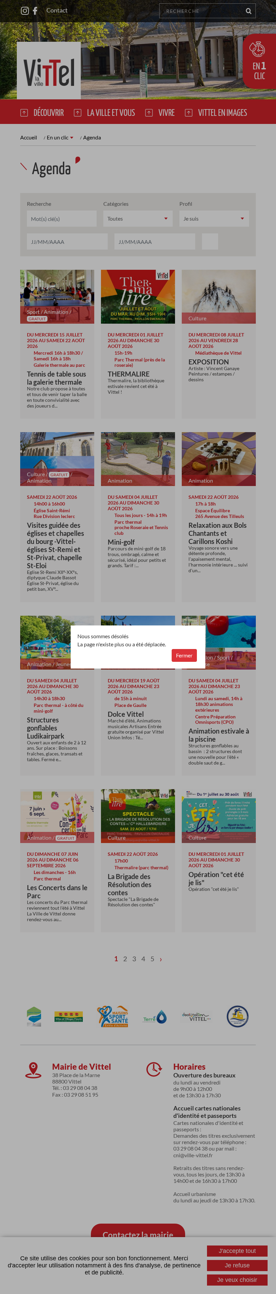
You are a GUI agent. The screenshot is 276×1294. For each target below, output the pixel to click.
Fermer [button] (184, 655)
